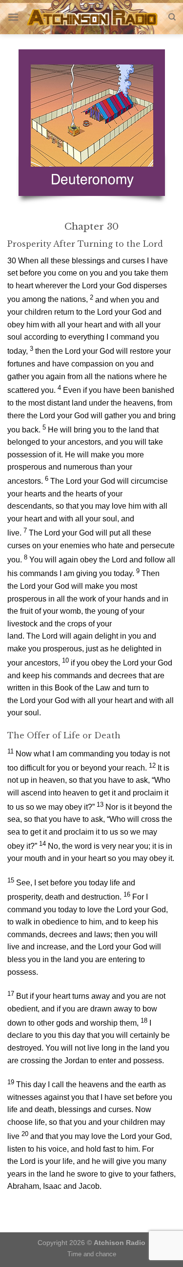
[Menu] (13, 17)
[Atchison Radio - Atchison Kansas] (93, 17)
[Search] (172, 17)
